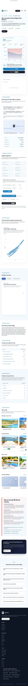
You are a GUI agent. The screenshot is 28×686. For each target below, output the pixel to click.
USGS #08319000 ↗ (11, 21)
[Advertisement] (14, 4)
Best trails (16, 676)
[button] (15, 420)
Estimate (7, 191)
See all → (25, 415)
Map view (18, 28)
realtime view (21, 115)
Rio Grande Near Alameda (7, 363)
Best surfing (6, 678)
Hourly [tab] (4, 278)
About (2, 660)
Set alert (11, 28)
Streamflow (3, 625)
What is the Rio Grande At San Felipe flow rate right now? (13, 569)
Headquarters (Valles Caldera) (7, 390)
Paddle (3, 636)
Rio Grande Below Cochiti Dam (7, 356)
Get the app (7, 550)
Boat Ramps (3, 640)
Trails (2, 643)
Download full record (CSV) (8, 195)
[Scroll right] (25, 423)
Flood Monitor (4, 654)
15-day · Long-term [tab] (16, 278)
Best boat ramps (7, 674)
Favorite (4, 28)
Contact (3, 666)
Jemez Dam (4, 385)
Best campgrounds (15, 670)
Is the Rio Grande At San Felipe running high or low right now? (14, 574)
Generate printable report (8, 203)
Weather (3, 655)
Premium (3, 662)
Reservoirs (3, 627)
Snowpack (3, 624)
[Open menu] (25, 10)
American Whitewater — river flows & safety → (11, 531)
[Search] (22, 11)
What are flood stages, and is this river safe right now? (13, 597)
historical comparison (6, 116)
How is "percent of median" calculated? (10, 593)
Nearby (4, 31)
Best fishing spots (13, 672)
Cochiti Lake (4, 388)
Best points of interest (8, 676)
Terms (2, 663)
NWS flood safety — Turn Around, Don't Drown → (11, 533)
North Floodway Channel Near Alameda (9, 361)
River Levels (3, 628)
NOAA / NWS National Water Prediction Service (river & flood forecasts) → (13, 528)
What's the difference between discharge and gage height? (13, 589)
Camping (3, 639)
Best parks (5, 672)
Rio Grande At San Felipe (6, 351)
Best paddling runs (16, 674)
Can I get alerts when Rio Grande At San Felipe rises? (13, 601)
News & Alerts (4, 651)
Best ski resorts (6, 670)
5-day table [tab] (9, 278)
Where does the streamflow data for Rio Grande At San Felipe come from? (13, 579)
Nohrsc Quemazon (5, 395)
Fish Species (4, 652)
